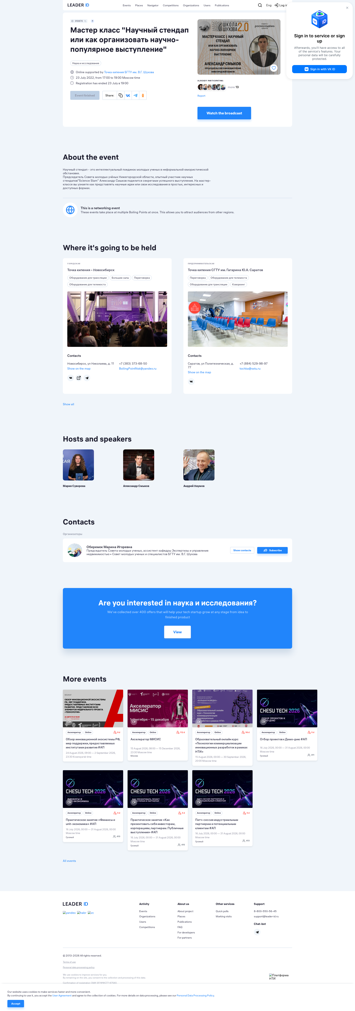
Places (139, 5)
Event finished (85, 95)
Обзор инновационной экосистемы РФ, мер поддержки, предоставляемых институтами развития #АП (93, 743)
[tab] (158, 904)
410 (118, 836)
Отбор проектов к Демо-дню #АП (283, 739)
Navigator (152, 5)
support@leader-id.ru (266, 916)
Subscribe (275, 550)
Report (201, 95)
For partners (185, 937)
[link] (93, 726)
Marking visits (224, 916)
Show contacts (242, 550)
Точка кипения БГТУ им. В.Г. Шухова (129, 72)
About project (185, 911)
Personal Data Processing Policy (195, 995)
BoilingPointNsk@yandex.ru (137, 368)
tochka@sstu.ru (250, 368)
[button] (158, 904)
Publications (222, 5)
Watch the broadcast (224, 113)
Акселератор (74, 732)
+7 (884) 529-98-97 (254, 363)
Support (259, 904)
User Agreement (62, 995)
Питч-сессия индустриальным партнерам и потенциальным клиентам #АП (216, 824)
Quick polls (222, 911)
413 (248, 840)
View (177, 632)
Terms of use (69, 962)
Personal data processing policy (78, 967)
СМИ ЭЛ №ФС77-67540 (104, 982)
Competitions (171, 5)
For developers (186, 932)
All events (69, 861)
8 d (118, 732)
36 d (247, 732)
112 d (182, 732)
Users (207, 5)
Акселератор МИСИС (146, 739)
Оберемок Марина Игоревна (109, 547)
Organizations (191, 5)
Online (88, 732)
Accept (15, 1003)
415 (183, 844)
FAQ (180, 927)
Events (127, 5)
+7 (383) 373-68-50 (133, 363)
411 (312, 755)
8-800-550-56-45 (265, 911)
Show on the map (79, 368)
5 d (312, 732)
